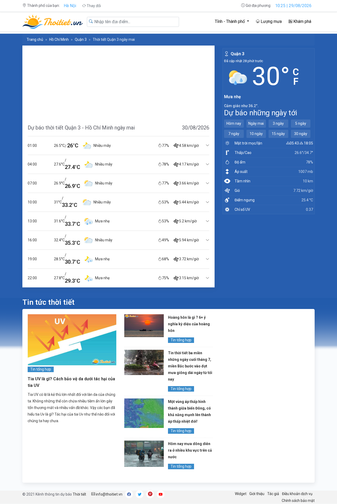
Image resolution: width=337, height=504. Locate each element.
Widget (240, 494)
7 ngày (233, 134)
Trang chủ (35, 39)
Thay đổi (93, 6)
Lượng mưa (271, 21)
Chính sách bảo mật (298, 500)
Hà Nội (70, 5)
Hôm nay (233, 123)
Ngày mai (256, 123)
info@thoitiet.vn (108, 494)
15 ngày (278, 134)
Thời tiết (79, 494)
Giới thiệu (256, 494)
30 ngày (300, 134)
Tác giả (273, 494)
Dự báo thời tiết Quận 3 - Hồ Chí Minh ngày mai (81, 127)
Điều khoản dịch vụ (297, 494)
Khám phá (301, 21)
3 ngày (278, 123)
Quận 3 (81, 39)
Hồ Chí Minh (59, 39)
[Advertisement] (118, 82)
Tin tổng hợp (40, 369)
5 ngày (300, 123)
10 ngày (256, 134)
